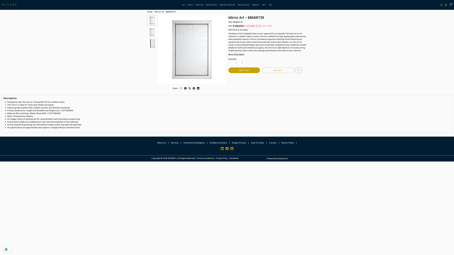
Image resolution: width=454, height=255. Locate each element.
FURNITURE (199, 5)
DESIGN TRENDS (211, 5)
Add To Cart (244, 70)
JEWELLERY (255, 5)
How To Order (257, 142)
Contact (273, 142)
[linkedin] (198, 88)
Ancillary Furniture (218, 142)
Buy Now (278, 70)
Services (175, 142)
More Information (236, 54)
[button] (446, 5)
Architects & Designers (194, 142)
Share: (175, 88)
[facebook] (185, 88)
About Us (161, 142)
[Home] (9, 5)
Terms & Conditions (205, 158)
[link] (441, 4)
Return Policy (288, 142)
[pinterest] (194, 88)
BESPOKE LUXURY (243, 5)
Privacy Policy (222, 158)
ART (183, 5)
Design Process (239, 142)
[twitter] (190, 88)
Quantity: (232, 59)
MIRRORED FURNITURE (227, 5)
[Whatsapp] (181, 88)
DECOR (190, 5)
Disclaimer (234, 158)
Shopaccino (283, 158)
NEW (270, 5)
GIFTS (264, 5)
